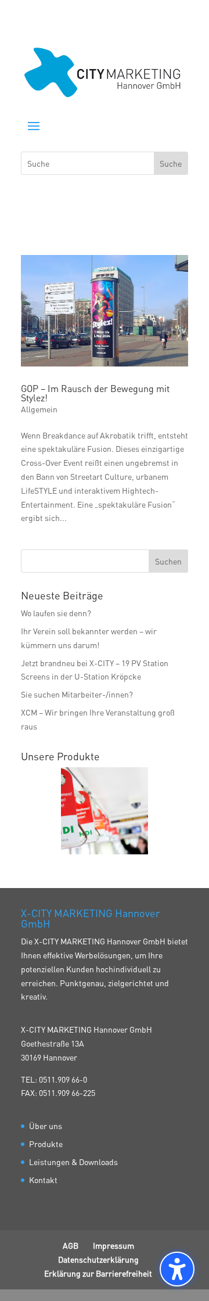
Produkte (46, 1143)
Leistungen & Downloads (73, 1161)
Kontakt (43, 1179)
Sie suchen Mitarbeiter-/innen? (77, 694)
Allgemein (39, 409)
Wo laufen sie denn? (56, 613)
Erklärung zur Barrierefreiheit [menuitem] (98, 1273)
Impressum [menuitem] (113, 1245)
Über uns (45, 1125)
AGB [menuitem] (70, 1245)
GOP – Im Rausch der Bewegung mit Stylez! (95, 393)
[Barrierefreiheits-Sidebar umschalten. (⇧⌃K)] (177, 1269)
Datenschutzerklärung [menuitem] (98, 1259)
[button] (33, 125)
